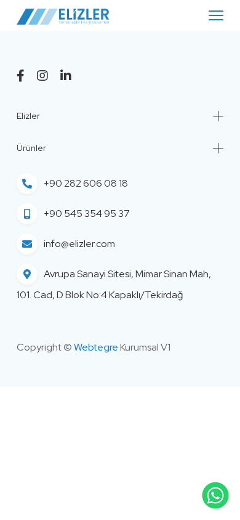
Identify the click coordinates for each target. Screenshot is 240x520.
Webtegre (96, 347)
